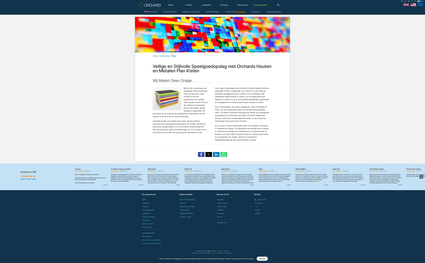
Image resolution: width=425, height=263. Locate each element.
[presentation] (421, 177)
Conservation (146, 220)
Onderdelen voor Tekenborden (151, 243)
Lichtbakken (206, 5)
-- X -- (257, 206)
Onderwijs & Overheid (186, 213)
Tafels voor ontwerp (148, 217)
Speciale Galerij (184, 210)
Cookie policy (211, 259)
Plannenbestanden (148, 210)
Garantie (220, 251)
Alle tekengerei (147, 236)
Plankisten (224, 5)
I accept (262, 258)
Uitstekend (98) (230, 12)
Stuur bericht (259, 203)
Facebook (258, 213)
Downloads (220, 213)
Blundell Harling (222, 222)
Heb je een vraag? (185, 217)
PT (415, 1)
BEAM (170, 5)
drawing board (355, 174)
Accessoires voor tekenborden (151, 240)
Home (155, 56)
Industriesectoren (222, 203)
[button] (278, 5)
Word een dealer (222, 206)
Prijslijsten (220, 210)
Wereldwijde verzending (187, 206)
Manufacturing (146, 227)
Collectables (164, 56)
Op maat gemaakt (260, 5)
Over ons (220, 217)
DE (409, 1)
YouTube (257, 210)
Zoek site (182, 203)
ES (405, 1)
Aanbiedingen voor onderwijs (191, 12)
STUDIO (188, 5)
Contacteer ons (256, 12)
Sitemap (226, 251)
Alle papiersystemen (148, 233)
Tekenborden (242, 5)
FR (422, 1)
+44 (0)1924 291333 (274, 12)
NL (419, 1)
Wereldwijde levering (169, 12)
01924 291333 (260, 199)
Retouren (213, 251)
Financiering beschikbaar (187, 199)
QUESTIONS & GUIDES (212, 12)
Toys (174, 56)
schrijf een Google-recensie (28, 179)
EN (402, 1)
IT (412, 1)
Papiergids (220, 199)
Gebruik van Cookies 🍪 (203, 251)
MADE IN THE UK (152, 12)
